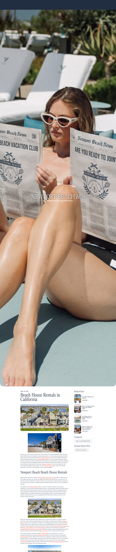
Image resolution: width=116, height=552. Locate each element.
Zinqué (27, 527)
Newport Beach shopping (57, 541)
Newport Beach (42, 459)
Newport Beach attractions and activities (30, 529)
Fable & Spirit (42, 527)
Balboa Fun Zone (43, 530)
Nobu (24, 527)
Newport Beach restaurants (61, 526)
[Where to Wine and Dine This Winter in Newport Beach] (85, 429)
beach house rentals (51, 477)
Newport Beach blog (50, 465)
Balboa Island (45, 533)
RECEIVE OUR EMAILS (81, 450)
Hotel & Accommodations (83, 441)
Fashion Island (24, 541)
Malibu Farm (33, 527)
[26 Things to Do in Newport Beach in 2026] (85, 418)
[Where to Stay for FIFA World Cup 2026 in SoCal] (85, 408)
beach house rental (46, 457)
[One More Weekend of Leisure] (85, 398)
